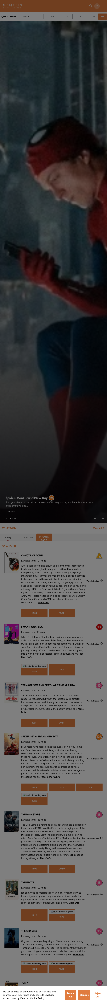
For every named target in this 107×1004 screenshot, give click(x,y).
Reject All (97, 995)
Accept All (70, 995)
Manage (84, 994)
